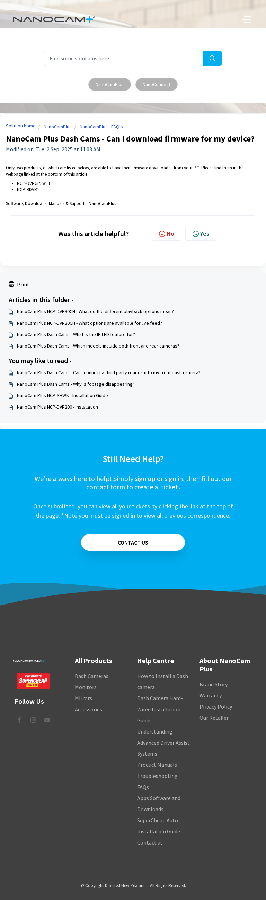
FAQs (143, 786)
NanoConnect (156, 84)
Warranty (211, 695)
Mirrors (83, 698)
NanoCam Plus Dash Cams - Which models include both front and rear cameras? (98, 346)
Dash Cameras (91, 675)
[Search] (212, 58)
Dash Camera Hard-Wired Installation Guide (160, 709)
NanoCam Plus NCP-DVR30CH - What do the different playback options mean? (95, 311)
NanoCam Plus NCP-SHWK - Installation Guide (62, 395)
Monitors (86, 687)
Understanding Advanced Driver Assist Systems (163, 742)
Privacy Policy (216, 706)
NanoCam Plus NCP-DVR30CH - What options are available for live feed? (89, 323)
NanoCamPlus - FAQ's (101, 126)
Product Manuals (157, 764)
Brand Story (214, 684)
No (170, 234)
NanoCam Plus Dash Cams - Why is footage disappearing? (75, 384)
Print (23, 284)
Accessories (88, 709)
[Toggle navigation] (247, 19)
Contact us (150, 842)
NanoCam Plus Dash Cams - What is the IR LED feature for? (76, 334)
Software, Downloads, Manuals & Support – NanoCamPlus (61, 203)
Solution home (21, 125)
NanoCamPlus (110, 84)
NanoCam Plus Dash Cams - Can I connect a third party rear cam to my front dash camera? (109, 372)
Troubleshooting (157, 775)
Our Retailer (214, 717)
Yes (204, 234)
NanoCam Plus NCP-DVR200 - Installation (57, 407)
